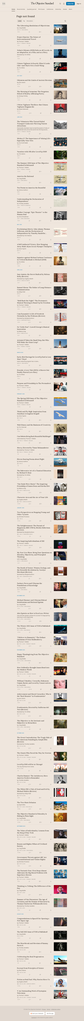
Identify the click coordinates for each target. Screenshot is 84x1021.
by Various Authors (22, 190)
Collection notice (55, 1009)
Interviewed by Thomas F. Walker (26, 438)
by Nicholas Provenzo (23, 516)
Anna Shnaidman (25, 218)
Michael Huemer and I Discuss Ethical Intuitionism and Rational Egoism (32, 601)
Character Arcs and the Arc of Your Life (32, 497)
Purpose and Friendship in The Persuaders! (34, 383)
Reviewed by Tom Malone (24, 235)
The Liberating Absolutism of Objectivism (33, 26)
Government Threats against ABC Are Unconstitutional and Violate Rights (32, 858)
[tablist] (25, 21)
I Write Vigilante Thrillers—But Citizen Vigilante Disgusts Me (32, 106)
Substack (33, 1017)
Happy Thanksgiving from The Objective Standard (33, 655)
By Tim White (21, 68)
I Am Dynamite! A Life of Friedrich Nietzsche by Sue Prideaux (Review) (31, 315)
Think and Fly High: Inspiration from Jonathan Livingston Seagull (31, 413)
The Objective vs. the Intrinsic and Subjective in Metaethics (30, 722)
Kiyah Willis (29, 806)
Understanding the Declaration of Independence (30, 200)
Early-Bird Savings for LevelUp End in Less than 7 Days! (34, 358)
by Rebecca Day (21, 331)
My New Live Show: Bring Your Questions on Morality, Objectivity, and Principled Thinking (34, 555)
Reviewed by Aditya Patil (24, 793)
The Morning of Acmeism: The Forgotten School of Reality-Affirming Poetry (33, 93)
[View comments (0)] (29, 32)
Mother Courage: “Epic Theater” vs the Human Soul (32, 213)
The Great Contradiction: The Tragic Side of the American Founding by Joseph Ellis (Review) (34, 740)
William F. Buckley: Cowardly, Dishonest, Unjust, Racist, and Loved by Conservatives (34, 682)
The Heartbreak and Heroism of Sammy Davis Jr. (32, 944)
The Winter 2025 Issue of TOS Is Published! (33, 626)
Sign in (79, 3)
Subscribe (70, 3)
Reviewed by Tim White (23, 54)
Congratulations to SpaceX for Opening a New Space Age (33, 920)
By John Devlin (21, 82)
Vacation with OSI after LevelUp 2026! (32, 152)
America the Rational (25, 176)
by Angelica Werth (22, 499)
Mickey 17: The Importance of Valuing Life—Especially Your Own (34, 139)
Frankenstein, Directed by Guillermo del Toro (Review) (33, 708)
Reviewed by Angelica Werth (25, 278)
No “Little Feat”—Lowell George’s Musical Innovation (33, 328)
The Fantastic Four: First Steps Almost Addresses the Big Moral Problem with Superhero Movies (32, 873)
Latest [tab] (19, 21)
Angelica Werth (25, 280)
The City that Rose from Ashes (25, 766)
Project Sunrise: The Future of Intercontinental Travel (29, 38)
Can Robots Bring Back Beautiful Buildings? (34, 436)
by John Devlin (21, 698)
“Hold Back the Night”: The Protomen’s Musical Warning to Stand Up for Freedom (33, 302)
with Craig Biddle (22, 559)
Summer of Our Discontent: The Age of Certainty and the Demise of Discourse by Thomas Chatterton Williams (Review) (33, 901)
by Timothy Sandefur (23, 203)
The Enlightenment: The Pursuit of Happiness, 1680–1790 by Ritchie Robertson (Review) (33, 528)
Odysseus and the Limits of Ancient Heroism (34, 80)
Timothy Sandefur (25, 205)
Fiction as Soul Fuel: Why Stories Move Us (33, 979)
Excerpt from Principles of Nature (30, 968)
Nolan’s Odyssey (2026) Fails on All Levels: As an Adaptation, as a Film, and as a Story (34, 51)
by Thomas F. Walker (23, 167)
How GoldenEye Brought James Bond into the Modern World (33, 669)
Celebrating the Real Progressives (30, 957)
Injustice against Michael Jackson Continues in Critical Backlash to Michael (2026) (34, 259)
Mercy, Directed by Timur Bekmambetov (33, 448)
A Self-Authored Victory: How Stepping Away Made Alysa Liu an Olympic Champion (34, 245)
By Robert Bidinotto (22, 109)
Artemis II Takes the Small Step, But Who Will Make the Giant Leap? (33, 341)
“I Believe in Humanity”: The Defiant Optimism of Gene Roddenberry (31, 638)
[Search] (60, 3)
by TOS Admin (21, 154)
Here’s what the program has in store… (28, 361)
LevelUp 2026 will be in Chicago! (29, 764)
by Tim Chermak (21, 427)
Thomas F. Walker (25, 43)
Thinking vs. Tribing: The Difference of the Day (34, 887)
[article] (42, 29)
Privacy (44, 1009)
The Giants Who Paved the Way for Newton (34, 753)
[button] (13, 9)
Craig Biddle (25, 29)
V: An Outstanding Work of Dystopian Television (31, 992)
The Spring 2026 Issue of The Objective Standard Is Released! (32, 399)
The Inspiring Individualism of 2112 (30, 541)
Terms (48, 1009)
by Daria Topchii (21, 249)
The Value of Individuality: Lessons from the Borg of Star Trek (33, 832)
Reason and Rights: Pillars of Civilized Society (32, 845)
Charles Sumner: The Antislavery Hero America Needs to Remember (32, 777)
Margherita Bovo (25, 320)
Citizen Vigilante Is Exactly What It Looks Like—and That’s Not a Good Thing (33, 64)
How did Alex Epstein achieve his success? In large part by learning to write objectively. (33, 616)
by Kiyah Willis (21, 805)
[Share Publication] (63, 3)
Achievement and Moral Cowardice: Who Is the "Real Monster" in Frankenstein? (34, 695)
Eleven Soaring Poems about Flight (30, 459)
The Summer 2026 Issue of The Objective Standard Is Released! (33, 164)
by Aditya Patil (21, 292)
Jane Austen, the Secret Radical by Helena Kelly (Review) (33, 275)
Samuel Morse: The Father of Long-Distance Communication (34, 289)
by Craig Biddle (21, 28)
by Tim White (21, 262)
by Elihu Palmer (21, 970)
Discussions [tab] (30, 21)
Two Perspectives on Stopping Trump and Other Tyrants (33, 513)
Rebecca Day (24, 333)
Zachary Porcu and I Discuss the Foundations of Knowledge (29, 584)
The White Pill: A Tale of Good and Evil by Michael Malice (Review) (33, 790)
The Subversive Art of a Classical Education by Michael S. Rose (34, 472)
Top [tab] (24, 21)
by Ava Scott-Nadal (22, 143)
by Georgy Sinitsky (22, 96)
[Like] (18, 454)
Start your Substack (37, 1013)
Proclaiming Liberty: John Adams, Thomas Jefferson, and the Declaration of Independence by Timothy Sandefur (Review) (33, 231)
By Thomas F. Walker (23, 41)
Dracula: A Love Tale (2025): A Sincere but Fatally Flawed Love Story (33, 371)
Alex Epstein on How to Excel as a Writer (33, 613)
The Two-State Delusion (26, 802)
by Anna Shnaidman (22, 216)
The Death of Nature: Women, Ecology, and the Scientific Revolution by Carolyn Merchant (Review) (33, 570)
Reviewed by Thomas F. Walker (26, 450)
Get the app (50, 1013)
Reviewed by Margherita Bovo (25, 318)
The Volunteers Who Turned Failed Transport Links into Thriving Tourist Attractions (32, 124)
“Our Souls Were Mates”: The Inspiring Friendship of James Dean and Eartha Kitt (33, 485)
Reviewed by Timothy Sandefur (26, 744)
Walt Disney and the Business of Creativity (34, 425)
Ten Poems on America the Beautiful (31, 188)
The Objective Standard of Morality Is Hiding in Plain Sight (32, 815)
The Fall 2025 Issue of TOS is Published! (32, 932)
